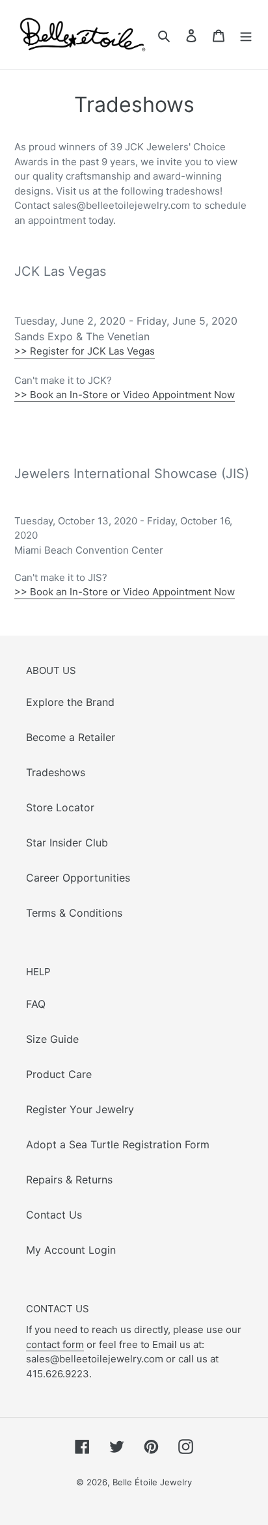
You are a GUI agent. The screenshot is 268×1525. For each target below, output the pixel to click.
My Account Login (71, 1249)
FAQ (36, 1003)
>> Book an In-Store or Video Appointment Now (124, 394)
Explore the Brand (70, 702)
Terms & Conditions (74, 912)
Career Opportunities (78, 877)
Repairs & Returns (69, 1179)
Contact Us (54, 1214)
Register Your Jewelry (80, 1109)
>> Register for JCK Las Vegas (84, 351)
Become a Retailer (70, 737)
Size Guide (52, 1039)
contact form (55, 1344)
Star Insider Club (67, 842)
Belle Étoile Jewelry (152, 1482)
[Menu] (246, 34)
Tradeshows (55, 772)
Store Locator (60, 807)
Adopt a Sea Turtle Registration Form (117, 1144)
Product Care (59, 1074)
